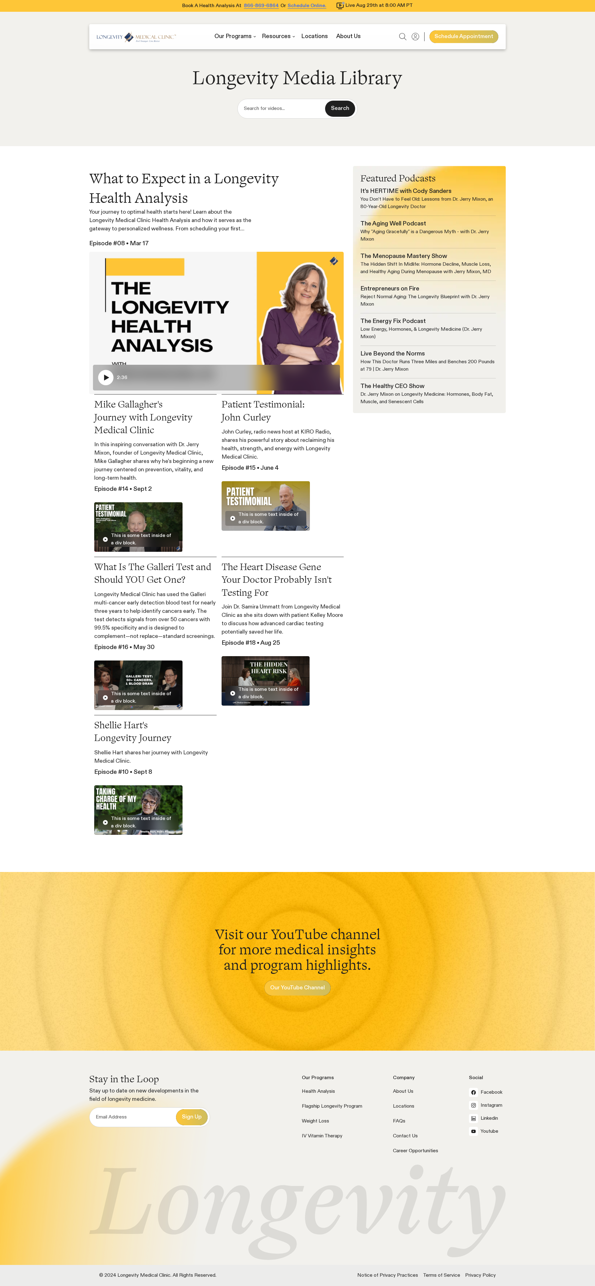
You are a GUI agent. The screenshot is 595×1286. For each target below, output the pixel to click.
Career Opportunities (415, 1151)
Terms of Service (441, 1275)
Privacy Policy (480, 1275)
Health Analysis (318, 1091)
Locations (403, 1106)
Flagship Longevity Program (332, 1106)
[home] (136, 36)
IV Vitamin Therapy (322, 1136)
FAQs (399, 1121)
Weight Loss (315, 1121)
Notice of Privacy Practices (387, 1275)
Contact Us (405, 1136)
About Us (403, 1091)
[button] (235, 37)
